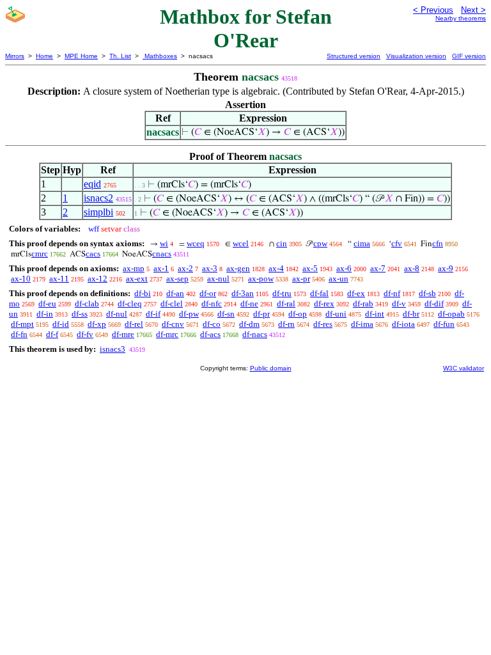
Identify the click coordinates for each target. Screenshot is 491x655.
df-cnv (173, 324)
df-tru (282, 293)
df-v (399, 303)
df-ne (249, 303)
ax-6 (344, 268)
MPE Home (81, 55)
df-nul (116, 314)
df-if (153, 314)
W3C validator (463, 368)
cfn (437, 243)
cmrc (39, 253)
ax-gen (238, 268)
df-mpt (22, 324)
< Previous (433, 10)
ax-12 (97, 278)
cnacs (161, 253)
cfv (396, 243)
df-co (212, 324)
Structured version (353, 55)
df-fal (319, 293)
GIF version (469, 55)
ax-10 (21, 278)
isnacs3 (112, 349)
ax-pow (261, 278)
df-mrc (167, 334)
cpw (320, 243)
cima (362, 243)
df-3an (242, 293)
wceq (196, 243)
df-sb (427, 293)
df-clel (171, 303)
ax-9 (445, 268)
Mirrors (14, 55)
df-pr (261, 314)
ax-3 (209, 268)
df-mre (123, 334)
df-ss (80, 314)
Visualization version (416, 55)
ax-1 (161, 268)
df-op (297, 314)
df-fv (85, 334)
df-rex (324, 303)
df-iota (403, 324)
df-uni (336, 314)
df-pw (189, 314)
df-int (374, 314)
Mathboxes (160, 55)
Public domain (271, 368)
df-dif (434, 303)
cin (281, 243)
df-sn (226, 314)
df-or (207, 293)
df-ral (286, 303)
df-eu (47, 303)
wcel (241, 243)
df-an (175, 293)
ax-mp (133, 268)
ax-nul (218, 278)
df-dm (249, 324)
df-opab (451, 314)
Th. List (120, 55)
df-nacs (254, 334)
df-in (44, 314)
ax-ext (137, 278)
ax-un (338, 278)
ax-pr (301, 278)
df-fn (19, 334)
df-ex (356, 293)
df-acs (210, 334)
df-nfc (211, 303)
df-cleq (130, 303)
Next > (473, 10)
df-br (411, 314)
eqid (92, 183)
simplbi (98, 212)
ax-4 (276, 268)
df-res (322, 324)
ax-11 (59, 278)
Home (44, 55)
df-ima (362, 324)
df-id (60, 324)
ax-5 (310, 268)
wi (164, 243)
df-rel (134, 324)
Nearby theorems (460, 18)
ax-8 (411, 268)
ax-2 (185, 268)
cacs (93, 253)
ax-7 (378, 268)
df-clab (87, 303)
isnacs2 (98, 198)
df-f (52, 334)
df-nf (392, 293)
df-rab (363, 303)
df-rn (286, 324)
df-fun (444, 324)
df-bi (142, 293)
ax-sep (177, 278)
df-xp (97, 324)
